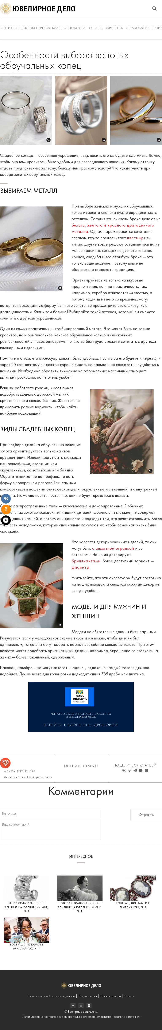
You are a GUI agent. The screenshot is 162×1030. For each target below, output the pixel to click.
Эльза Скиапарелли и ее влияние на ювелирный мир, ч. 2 (27, 907)
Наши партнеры (110, 996)
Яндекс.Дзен (89, 1005)
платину (135, 238)
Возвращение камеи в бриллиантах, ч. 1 (26, 946)
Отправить (146, 815)
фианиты (80, 568)
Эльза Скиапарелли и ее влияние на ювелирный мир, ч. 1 (80, 907)
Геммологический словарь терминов (51, 996)
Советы (129, 996)
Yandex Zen (81, 1005)
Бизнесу (59, 28)
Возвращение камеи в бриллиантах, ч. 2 (133, 905)
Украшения (114, 28)
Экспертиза (40, 28)
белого (78, 225)
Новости (77, 28)
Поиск (154, 8)
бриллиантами (86, 561)
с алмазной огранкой (113, 548)
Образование (137, 28)
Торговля (95, 28)
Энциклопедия (14, 28)
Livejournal (73, 1005)
